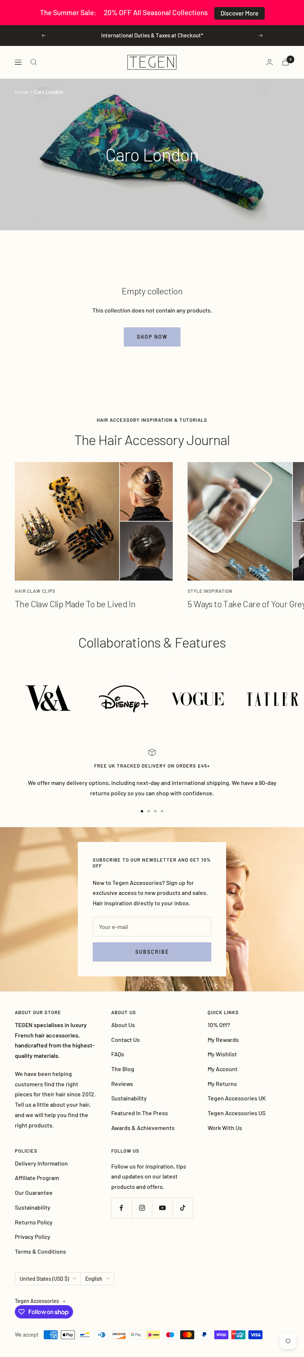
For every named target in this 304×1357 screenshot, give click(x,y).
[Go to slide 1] (142, 811)
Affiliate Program (37, 1177)
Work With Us (225, 1127)
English (93, 1279)
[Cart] (285, 62)
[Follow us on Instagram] (142, 1208)
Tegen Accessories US (236, 1112)
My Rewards (223, 1039)
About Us (123, 1024)
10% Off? (219, 1024)
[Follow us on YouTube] (162, 1208)
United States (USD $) (44, 1279)
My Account (223, 1068)
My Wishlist (222, 1053)
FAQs (117, 1053)
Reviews (122, 1083)
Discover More (239, 13)
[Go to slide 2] (149, 811)
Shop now (152, 337)
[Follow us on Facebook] (121, 1208)
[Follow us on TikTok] (182, 1208)
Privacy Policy (32, 1236)
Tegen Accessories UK (237, 1098)
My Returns (222, 1083)
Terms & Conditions (40, 1251)
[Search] (33, 62)
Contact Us (125, 1039)
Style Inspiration (210, 591)
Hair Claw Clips (35, 591)
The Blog (122, 1068)
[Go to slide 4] (162, 811)
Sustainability (129, 1098)
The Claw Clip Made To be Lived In (75, 603)
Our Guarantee (34, 1192)
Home (22, 92)
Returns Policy (34, 1222)
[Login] (269, 62)
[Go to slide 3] (155, 811)
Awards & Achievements (143, 1127)
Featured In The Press (139, 1112)
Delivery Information (41, 1163)
